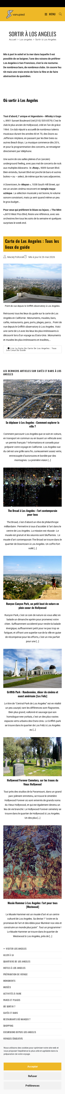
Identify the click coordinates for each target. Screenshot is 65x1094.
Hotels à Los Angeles (14, 968)
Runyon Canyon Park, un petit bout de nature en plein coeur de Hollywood (32, 606)
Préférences (32, 1085)
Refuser (32, 1076)
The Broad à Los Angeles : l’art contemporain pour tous (32, 513)
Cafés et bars (10, 1013)
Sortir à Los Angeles (45, 39)
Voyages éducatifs (13, 1038)
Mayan (25, 184)
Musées (7, 987)
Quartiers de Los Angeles (16, 961)
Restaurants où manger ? (17, 1019)
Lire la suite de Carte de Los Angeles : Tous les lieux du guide (31, 349)
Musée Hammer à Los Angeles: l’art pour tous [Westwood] (33, 905)
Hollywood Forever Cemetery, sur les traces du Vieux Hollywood (32, 782)
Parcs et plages (11, 1000)
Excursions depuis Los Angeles (19, 1032)
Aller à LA (8, 955)
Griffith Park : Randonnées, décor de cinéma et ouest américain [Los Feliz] (32, 694)
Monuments (9, 980)
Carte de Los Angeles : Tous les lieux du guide (32, 244)
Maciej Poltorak (15, 257)
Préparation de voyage (15, 974)
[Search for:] (59, 14)
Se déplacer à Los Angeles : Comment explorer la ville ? (32, 424)
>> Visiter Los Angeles (15, 948)
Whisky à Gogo (53, 116)
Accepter (32, 1066)
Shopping (8, 1025)
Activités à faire (12, 993)
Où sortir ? (9, 1006)
